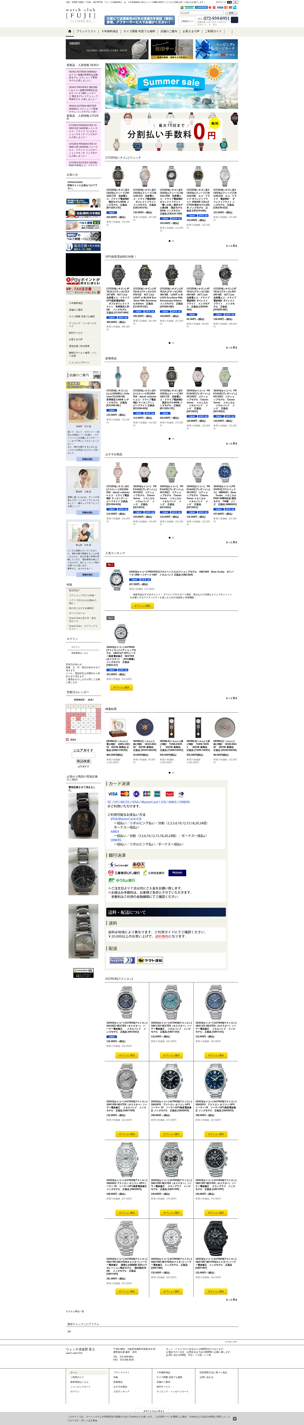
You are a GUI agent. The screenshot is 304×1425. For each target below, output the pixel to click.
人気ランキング (121, 1392)
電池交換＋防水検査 (79, 346)
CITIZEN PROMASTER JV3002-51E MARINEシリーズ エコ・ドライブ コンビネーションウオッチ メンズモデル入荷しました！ (83, 131)
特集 (115, 1378)
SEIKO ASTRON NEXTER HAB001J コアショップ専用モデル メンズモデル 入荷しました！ (83, 110)
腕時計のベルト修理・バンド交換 (82, 354)
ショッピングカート (80, 1387)
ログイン (75, 647)
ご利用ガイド (77, 1378)
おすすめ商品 (120, 1387)
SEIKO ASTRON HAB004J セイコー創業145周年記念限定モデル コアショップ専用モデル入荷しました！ (83, 76)
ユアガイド (83, 766)
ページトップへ (231, 1343)
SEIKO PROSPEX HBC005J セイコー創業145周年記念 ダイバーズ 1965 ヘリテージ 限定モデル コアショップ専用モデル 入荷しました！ (83, 93)
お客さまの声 (76, 339)
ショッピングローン (79, 362)
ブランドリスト (121, 1373)
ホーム (73, 1373)
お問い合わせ (206, 1378)
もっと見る (231, 245)
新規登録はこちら (79, 653)
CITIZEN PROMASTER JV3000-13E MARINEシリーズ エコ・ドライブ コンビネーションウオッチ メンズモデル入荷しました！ (83, 150)
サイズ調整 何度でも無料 (82, 316)
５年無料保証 (76, 303)
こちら (93, 1420)
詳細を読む (88, 459)
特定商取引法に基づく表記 (213, 1373)
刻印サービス (76, 333)
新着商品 (118, 1383)
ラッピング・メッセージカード (82, 324)
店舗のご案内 (76, 309)
